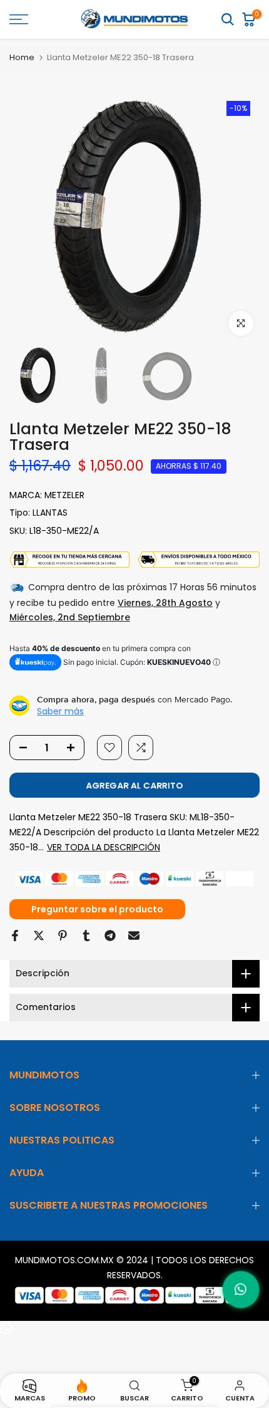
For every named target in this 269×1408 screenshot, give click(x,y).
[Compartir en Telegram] (110, 935)
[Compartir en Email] (134, 935)
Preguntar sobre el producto (97, 909)
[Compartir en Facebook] (15, 935)
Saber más (60, 711)
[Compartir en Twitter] (38, 935)
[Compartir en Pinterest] (62, 935)
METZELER (64, 495)
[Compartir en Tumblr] (86, 935)
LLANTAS (50, 512)
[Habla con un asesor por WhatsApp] (241, 1289)
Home (21, 57)
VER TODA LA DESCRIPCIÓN (103, 847)
